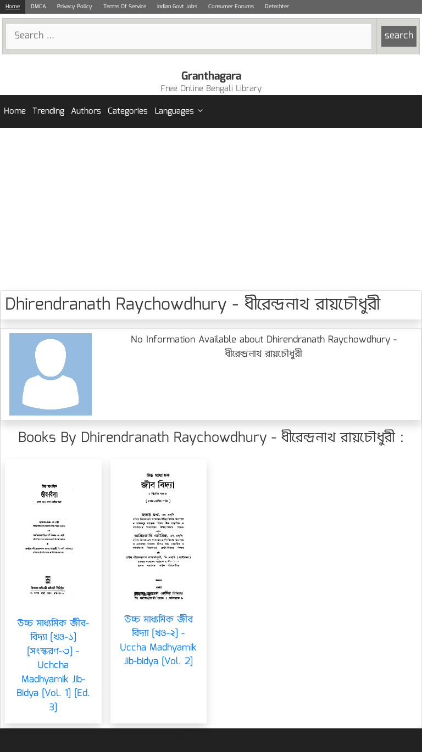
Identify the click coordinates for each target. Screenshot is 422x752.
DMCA (38, 6)
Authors (86, 111)
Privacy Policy (74, 6)
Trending (48, 111)
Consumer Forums (231, 6)
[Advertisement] (211, 209)
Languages (174, 111)
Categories (128, 111)
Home (12, 6)
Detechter (277, 6)
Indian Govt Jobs (177, 6)
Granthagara (211, 76)
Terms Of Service (124, 6)
